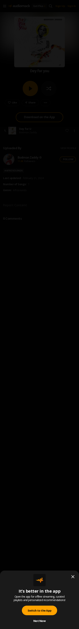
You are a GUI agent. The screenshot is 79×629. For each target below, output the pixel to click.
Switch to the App (39, 610)
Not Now (39, 621)
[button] (39, 314)
